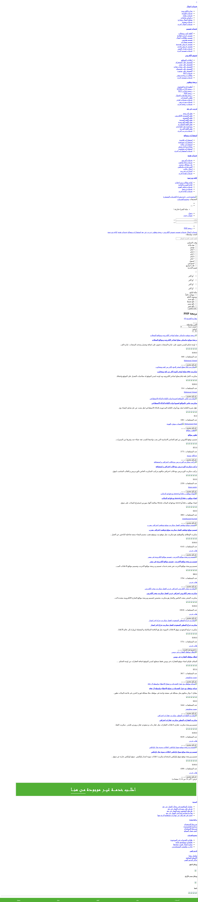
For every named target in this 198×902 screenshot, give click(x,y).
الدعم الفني (193, 851)
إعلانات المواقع (186, 60)
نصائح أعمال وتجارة (185, 20)
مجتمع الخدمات (192, 835)
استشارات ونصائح (190, 136)
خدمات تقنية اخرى (185, 173)
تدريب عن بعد (192, 109)
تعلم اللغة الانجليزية (185, 124)
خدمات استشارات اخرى (183, 151)
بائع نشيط (191, 302)
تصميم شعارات (186, 42)
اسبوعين (191, 263)
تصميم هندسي (187, 40)
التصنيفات (177, 900)
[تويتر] (193, 893)
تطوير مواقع (192, 435)
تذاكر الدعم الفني (190, 860)
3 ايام (192, 250)
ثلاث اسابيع (190, 266)
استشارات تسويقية (185, 142)
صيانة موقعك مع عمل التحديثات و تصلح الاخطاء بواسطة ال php (173, 688)
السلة (98, 900)
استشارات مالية (186, 144)
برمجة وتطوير (192, 82)
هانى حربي (193, 551)
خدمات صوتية (187, 22)
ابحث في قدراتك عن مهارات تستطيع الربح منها (174, 815)
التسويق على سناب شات (183, 67)
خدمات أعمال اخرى (184, 24)
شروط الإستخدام (190, 829)
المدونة (194, 802)
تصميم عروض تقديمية (184, 44)
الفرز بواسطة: (191, 325)
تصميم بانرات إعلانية (184, 36)
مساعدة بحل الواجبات (184, 127)
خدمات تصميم (191, 29)
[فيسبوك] (196, 893)
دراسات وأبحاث (186, 18)
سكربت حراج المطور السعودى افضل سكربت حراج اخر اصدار (174, 625)
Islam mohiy (192, 487)
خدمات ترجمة (187, 189)
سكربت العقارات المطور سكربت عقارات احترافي (178, 720)
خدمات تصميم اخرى (184, 51)
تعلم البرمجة (187, 113)
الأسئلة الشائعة (191, 858)
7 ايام (192, 259)
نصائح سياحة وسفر (185, 147)
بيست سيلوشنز (191, 677)
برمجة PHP (188, 93)
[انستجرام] (189, 893)
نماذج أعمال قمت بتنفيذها (182, 844)
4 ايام (192, 252)
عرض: (194, 329)
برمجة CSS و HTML (184, 89)
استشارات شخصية (185, 149)
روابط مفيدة (193, 820)
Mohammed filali (190, 424)
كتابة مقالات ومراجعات (183, 183)
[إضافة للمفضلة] (184, 365)
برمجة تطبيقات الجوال (184, 95)
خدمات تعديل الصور (185, 49)
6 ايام (192, 256)
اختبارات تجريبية (186, 171)
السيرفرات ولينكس (185, 167)
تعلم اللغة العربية (186, 129)
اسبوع (192, 261)
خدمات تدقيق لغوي (185, 187)
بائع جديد (191, 299)
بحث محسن (192, 308)
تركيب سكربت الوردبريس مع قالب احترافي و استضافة (176, 467)
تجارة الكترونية (186, 11)
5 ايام (192, 254)
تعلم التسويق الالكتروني (183, 116)
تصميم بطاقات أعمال (184, 38)
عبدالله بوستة (192, 456)
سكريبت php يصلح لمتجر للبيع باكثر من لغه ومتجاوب (177, 372)
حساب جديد (188, 215)
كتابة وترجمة (192, 178)
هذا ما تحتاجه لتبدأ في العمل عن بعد (179, 813)
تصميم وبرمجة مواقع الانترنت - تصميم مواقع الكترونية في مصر (173, 562)
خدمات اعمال (192, 6)
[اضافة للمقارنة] (182, 365)
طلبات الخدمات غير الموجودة (181, 840)
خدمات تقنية (192, 156)
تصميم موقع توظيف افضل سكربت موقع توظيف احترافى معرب (173, 530)
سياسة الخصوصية (190, 827)
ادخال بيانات (187, 169)
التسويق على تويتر (185, 65)
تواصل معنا (193, 856)
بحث (137, 900)
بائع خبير (191, 306)
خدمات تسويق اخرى (184, 78)
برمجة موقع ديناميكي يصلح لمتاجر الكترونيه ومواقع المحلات (174, 340)
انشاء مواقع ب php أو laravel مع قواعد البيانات (179, 498)
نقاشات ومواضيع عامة (184, 842)
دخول (190, 213)
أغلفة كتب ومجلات (185, 33)
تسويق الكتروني (191, 55)
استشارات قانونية (185, 140)
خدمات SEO (187, 73)
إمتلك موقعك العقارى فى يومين (185, 657)
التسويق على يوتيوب (184, 71)
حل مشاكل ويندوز (185, 165)
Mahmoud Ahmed (190, 361)
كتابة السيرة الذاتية (185, 185)
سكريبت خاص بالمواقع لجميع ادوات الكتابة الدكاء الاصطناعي (174, 403)
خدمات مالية (187, 16)
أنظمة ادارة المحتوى (184, 87)
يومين (192, 247)
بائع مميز (191, 304)
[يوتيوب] (191, 893)
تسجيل (18, 900)
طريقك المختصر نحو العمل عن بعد (179, 811)
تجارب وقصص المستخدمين (182, 847)
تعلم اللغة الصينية (185, 120)
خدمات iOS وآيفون (185, 162)
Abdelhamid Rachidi (189, 519)
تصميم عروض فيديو (185, 46)
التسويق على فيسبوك (184, 69)
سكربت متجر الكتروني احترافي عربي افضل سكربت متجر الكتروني (172, 593)
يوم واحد (191, 245)
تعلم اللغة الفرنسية (185, 122)
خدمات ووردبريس (185, 102)
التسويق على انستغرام (184, 62)
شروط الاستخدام (190, 824)
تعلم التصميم (187, 118)
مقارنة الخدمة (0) (190, 318)
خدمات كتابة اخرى (185, 191)
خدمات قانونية (187, 13)
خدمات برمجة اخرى (184, 104)
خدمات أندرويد (187, 160)
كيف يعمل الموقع (190, 831)
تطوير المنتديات (186, 98)
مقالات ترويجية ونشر (184, 75)
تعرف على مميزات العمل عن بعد (180, 809)
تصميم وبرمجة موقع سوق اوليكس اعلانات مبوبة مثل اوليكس (174, 752)
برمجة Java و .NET (185, 91)
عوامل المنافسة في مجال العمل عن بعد (177, 807)
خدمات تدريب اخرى (184, 131)
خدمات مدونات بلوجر (184, 100)
